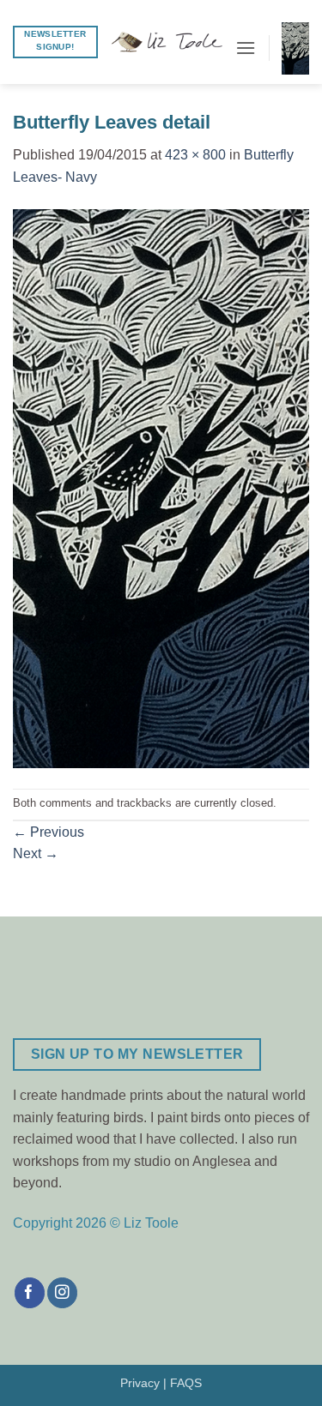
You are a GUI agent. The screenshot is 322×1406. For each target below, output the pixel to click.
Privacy (140, 1383)
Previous (48, 832)
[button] (245, 48)
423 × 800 (195, 154)
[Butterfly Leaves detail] (161, 487)
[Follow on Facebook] (30, 1292)
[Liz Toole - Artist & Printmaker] (166, 42)
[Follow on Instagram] (62, 1292)
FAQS (186, 1383)
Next (35, 853)
